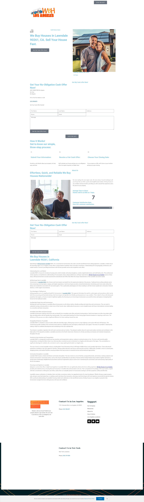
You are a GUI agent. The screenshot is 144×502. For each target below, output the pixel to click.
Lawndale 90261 (42, 282)
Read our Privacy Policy (89, 498)
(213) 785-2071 (33, 101)
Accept (100, 498)
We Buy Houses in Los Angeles (96, 274)
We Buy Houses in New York (74, 494)
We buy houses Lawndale (44, 263)
